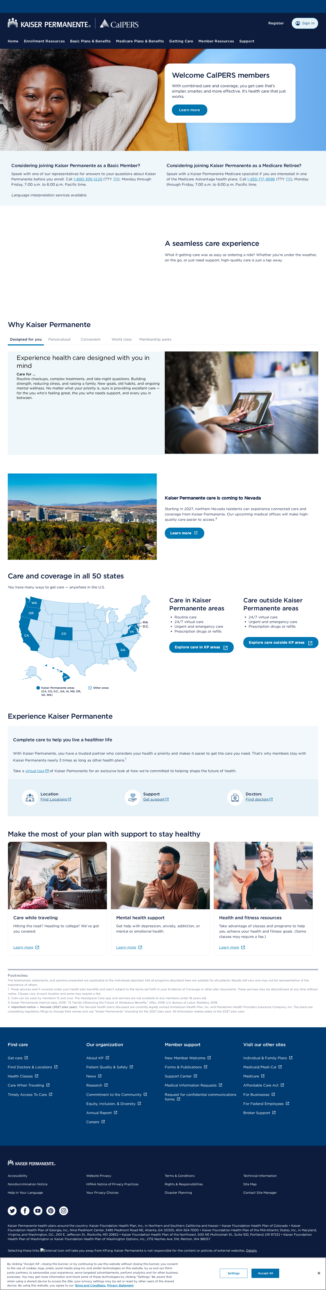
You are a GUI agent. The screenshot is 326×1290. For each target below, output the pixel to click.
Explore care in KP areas (198, 647)
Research (94, 1085)
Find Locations (54, 799)
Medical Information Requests (191, 1085)
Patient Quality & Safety (107, 1067)
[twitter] (12, 1210)
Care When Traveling (26, 1085)
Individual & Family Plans (265, 1058)
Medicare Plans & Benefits (140, 41)
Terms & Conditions (180, 1176)
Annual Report (99, 1113)
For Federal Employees (263, 1104)
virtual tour (35, 771)
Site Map (250, 1184)
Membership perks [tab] (155, 339)
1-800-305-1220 (88, 179)
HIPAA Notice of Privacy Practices (112, 1184)
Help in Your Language (25, 1192)
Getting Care (181, 41)
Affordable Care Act (261, 1085)
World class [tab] (122, 339)
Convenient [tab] (90, 339)
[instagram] (63, 1210)
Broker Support (256, 1113)
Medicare (251, 1076)
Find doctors (257, 799)
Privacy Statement (120, 1285)
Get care (15, 1058)
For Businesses (256, 1095)
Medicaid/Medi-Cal (259, 1067)
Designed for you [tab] (26, 339)
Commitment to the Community (113, 1095)
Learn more (189, 110)
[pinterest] (50, 1210)
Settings (234, 1273)
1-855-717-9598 (261, 179)
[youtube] (37, 1210)
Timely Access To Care (27, 1095)
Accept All (265, 1273)
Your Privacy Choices (102, 1192)
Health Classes (20, 1076)
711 (115, 179)
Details (251, 1250)
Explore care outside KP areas (277, 642)
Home (13, 41)
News (91, 1076)
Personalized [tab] (59, 339)
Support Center (178, 1076)
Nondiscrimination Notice (27, 1184)
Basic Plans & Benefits (90, 41)
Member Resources (216, 41)
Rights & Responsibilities (184, 1184)
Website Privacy (98, 1176)
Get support (154, 799)
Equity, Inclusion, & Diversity (111, 1104)
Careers (92, 1122)
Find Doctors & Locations (30, 1067)
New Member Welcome (185, 1058)
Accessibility (17, 1176)
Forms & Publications (183, 1067)
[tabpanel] (163, 403)
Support (246, 41)
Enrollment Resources (44, 41)
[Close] (319, 1273)
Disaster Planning (178, 1192)
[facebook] (25, 1210)
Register (276, 23)
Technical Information (260, 1176)
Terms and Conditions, (90, 1285)
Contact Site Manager (260, 1192)
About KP (95, 1058)
